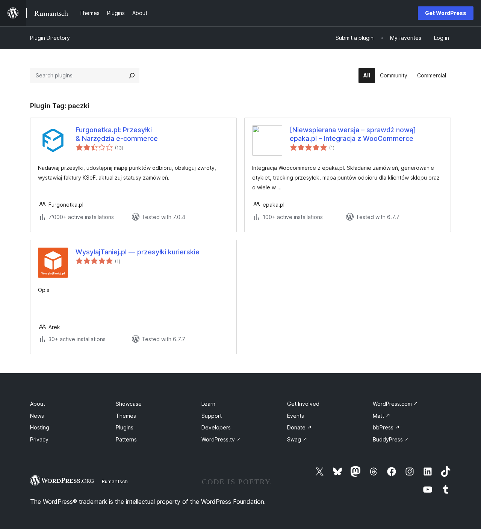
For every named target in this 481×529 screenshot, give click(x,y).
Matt (381, 416)
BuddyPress (391, 439)
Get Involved (303, 404)
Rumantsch (115, 481)
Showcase (129, 404)
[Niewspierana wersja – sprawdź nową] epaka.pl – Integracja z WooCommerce (353, 134)
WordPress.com (395, 404)
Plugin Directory (50, 38)
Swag (297, 439)
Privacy (39, 439)
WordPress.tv (221, 439)
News (37, 416)
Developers (216, 427)
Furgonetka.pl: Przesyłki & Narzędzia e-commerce (117, 134)
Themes (126, 416)
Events (295, 416)
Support (211, 416)
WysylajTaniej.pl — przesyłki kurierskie (138, 252)
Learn (208, 404)
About (37, 404)
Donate (299, 427)
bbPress (386, 427)
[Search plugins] (131, 75)
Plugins (124, 427)
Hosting (39, 427)
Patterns (126, 439)
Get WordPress (445, 13)
